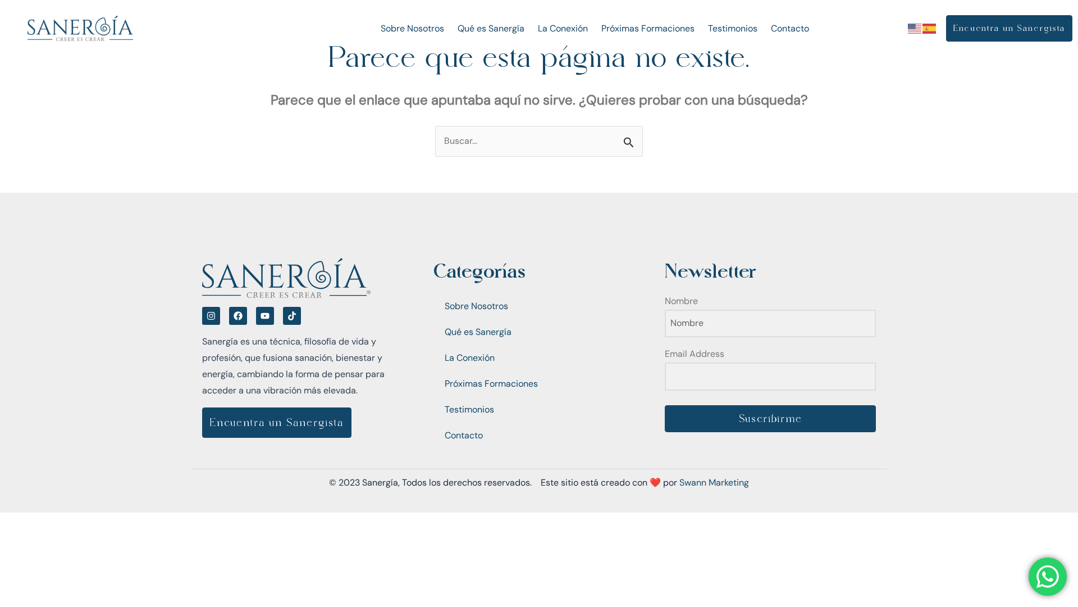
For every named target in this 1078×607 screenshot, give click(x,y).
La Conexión (563, 28)
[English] (915, 28)
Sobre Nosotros (412, 28)
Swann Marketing (714, 482)
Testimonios (732, 28)
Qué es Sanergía (491, 28)
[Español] (929, 28)
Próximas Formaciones (648, 28)
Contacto (790, 28)
